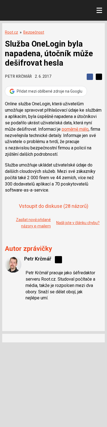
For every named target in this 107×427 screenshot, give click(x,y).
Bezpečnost (33, 32)
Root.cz (11, 32)
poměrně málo (75, 129)
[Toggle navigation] (99, 10)
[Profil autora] (13, 264)
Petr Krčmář (18, 76)
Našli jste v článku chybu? (78, 223)
